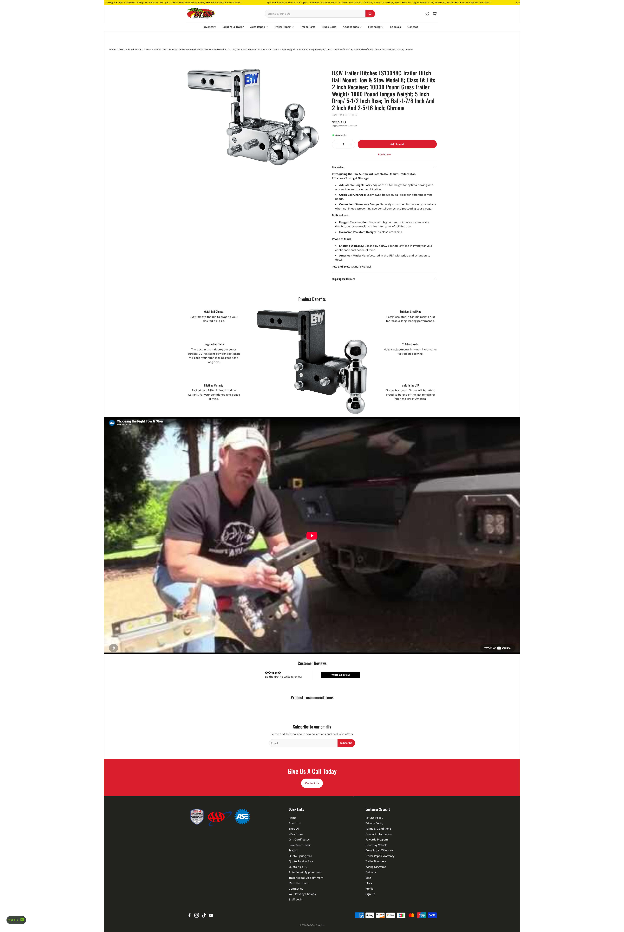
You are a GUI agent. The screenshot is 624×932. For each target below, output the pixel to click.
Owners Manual (361, 266)
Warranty (357, 246)
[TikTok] (204, 915)
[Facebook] (189, 915)
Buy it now (384, 154)
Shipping (335, 126)
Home (112, 49)
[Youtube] (211, 915)
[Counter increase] (351, 144)
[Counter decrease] (336, 144)
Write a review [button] (340, 674)
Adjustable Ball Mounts (131, 49)
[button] (320, 13)
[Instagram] (196, 915)
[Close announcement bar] (516, 2)
